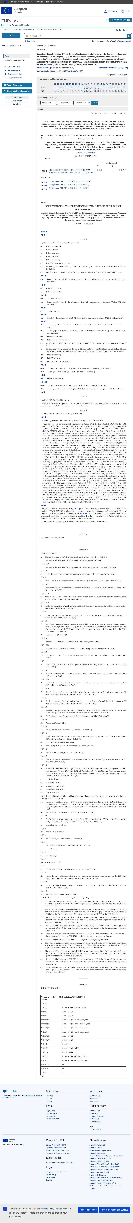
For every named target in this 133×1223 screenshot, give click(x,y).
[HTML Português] (109, 87)
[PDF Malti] (100, 91)
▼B (41, 235)
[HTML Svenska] (125, 87)
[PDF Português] (109, 91)
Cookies (49, 1180)
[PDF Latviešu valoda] (91, 91)
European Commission (97, 1153)
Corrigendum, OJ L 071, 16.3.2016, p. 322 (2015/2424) (70, 181)
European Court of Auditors (99, 1161)
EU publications (95, 1122)
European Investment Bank (99, 1172)
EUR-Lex (10, 21)
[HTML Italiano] (88, 87)
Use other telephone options (56, 1148)
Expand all (112, 75)
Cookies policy (51, 1113)
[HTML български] (55, 87)
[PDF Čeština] (61, 91)
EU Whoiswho (94, 1119)
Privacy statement (52, 1119)
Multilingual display (48, 97)
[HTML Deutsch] (67, 87)
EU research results (96, 1116)
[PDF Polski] (106, 91)
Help (119, 30)
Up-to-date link (14, 67)
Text (7, 56)
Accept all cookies (88, 1210)
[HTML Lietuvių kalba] (94, 87)
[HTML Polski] (106, 87)
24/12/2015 (17, 101)
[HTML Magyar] (97, 87)
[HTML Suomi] (121, 87)
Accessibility (50, 1116)
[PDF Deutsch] (67, 91)
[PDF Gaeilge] (82, 91)
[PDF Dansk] (64, 91)
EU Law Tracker (95, 1129)
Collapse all (123, 75)
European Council (95, 1148)
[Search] (129, 36)
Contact (49, 1099)
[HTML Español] (58, 87)
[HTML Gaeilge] (82, 87)
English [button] (127, 11)
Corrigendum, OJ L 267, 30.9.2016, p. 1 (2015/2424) (69, 188)
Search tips (31, 41)
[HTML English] (76, 87)
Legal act (17, 104)
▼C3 (42, 417)
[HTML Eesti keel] (70, 87)
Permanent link (14, 70)
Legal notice (50, 1111)
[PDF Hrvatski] (85, 91)
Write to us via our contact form (57, 1150)
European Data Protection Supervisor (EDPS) (105, 1178)
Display (94, 103)
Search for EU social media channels (59, 1162)
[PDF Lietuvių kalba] (94, 91)
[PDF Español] (58, 91)
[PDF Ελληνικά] (73, 91)
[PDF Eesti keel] (70, 91)
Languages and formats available (54, 79)
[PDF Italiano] (88, 91)
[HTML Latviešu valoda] (91, 87)
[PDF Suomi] (121, 91)
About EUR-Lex (94, 1096)
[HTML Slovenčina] (115, 87)
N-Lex (91, 1127)
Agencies (92, 1189)
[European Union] (9, 1140)
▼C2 (42, 276)
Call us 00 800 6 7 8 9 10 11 (56, 1145)
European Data (94, 1111)
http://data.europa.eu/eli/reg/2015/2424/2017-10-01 (61, 71)
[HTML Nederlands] (103, 87)
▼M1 (42, 232)
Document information (14, 60)
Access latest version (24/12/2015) (113, 68)
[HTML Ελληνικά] (73, 87)
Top (41, 1076)
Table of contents (14, 85)
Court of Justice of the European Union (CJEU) (106, 1156)
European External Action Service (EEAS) (104, 1164)
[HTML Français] (79, 87)
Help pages (50, 1096)
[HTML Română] (112, 87)
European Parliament (97, 1145)
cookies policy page (50, 1209)
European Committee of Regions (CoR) (103, 1169)
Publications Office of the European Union (104, 1186)
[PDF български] (55, 91)
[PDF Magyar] (97, 91)
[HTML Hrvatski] (85, 87)
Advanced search (124, 41)
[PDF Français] (79, 91)
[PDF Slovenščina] (118, 91)
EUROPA (6, 30)
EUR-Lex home (16, 30)
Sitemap (49, 1101)
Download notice (14, 74)
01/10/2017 (17, 97)
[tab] (82, 79)
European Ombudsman (97, 1175)
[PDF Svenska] (125, 91)
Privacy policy (51, 1175)
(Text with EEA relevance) (85, 153)
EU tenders (93, 1113)
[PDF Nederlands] (103, 91)
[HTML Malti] (100, 87)
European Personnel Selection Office (102, 1183)
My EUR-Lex (113, 11)
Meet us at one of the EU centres (58, 1153)
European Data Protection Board (101, 1180)
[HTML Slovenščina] (118, 87)
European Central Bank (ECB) (100, 1159)
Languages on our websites (56, 1172)
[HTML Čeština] (61, 87)
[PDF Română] (112, 91)
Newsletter (93, 1099)
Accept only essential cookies (114, 1210)
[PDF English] (76, 91)
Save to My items (15, 78)
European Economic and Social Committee (105, 1167)
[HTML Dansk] (64, 87)
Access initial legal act (46, 68)
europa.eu (19, 1144)
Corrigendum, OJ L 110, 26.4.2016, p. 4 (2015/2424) (69, 185)
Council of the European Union (100, 1150)
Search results (29, 30)
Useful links (93, 1101)
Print (126, 30)
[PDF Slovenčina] (115, 91)
